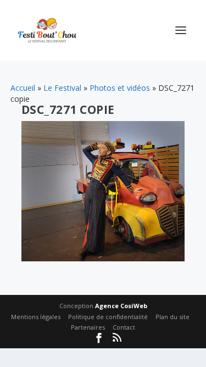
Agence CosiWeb (121, 306)
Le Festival (62, 88)
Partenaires (88, 327)
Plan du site (172, 317)
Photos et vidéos (120, 88)
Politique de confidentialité (108, 317)
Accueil (22, 88)
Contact (124, 327)
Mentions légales (35, 317)
